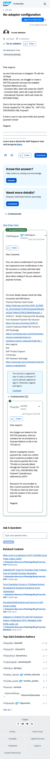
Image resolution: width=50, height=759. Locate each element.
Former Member (18, 33)
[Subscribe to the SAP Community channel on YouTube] (27, 724)
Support (37, 746)
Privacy (12, 732)
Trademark (12, 746)
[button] (25, 44)
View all (6, 710)
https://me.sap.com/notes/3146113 (22, 323)
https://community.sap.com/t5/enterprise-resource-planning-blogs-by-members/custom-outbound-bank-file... (25, 337)
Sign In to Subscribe (33, 20)
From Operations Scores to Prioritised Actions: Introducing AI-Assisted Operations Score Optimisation (24, 588)
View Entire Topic (11, 225)
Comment (41, 155)
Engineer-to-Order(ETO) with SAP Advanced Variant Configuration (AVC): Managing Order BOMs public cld (23, 620)
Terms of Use (37, 732)
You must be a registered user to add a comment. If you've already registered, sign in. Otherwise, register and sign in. (24, 379)
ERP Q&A (8, 10)
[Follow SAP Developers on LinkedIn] (32, 724)
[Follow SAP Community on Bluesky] (23, 724)
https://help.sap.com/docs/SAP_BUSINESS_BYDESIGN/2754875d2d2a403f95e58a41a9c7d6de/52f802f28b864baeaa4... (25, 309)
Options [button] (45, 20)
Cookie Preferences (12, 753)
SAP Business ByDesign (12, 55)
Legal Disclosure (37, 739)
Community (18, 4)
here (19, 144)
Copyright (12, 739)
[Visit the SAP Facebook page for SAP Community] (18, 724)
